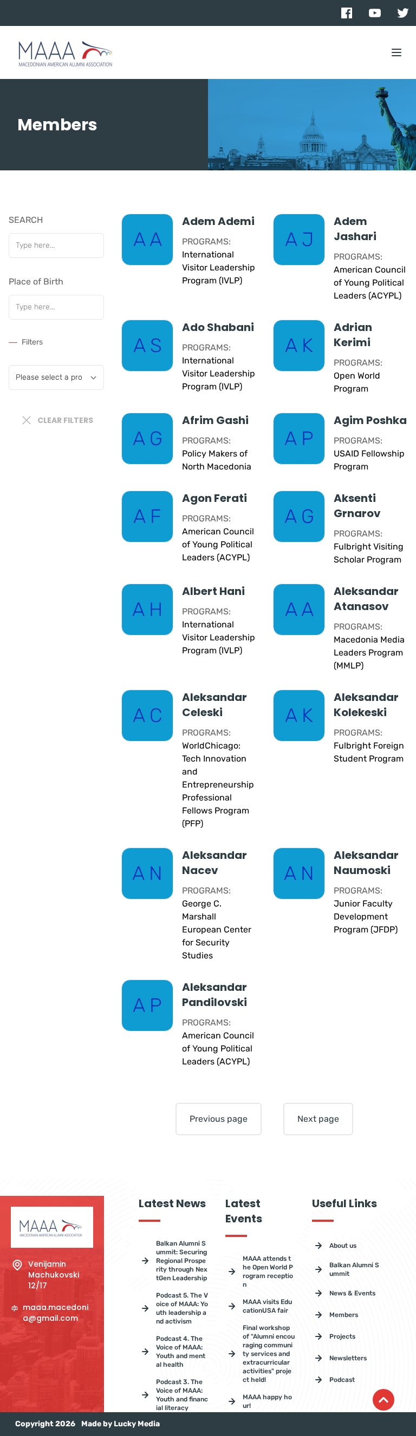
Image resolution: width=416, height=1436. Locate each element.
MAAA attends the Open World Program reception (268, 1271)
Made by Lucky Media (120, 1423)
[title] (346, 12)
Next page (318, 1119)
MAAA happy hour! (267, 1401)
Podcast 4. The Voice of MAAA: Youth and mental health (180, 1351)
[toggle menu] (396, 52)
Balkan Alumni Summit (354, 1269)
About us (342, 1245)
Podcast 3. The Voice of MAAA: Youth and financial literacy (182, 1395)
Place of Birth (36, 281)
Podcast (342, 1380)
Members (343, 1315)
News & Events (352, 1293)
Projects (342, 1336)
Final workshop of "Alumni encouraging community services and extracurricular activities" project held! (269, 1354)
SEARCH (26, 220)
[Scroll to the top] (383, 1400)
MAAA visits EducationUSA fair (267, 1306)
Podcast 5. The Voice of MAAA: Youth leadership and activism (182, 1308)
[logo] (67, 52)
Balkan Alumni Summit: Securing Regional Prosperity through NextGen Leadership (181, 1261)
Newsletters (348, 1358)
